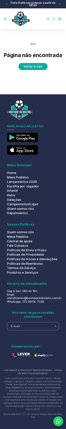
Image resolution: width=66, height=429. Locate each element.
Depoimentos (17, 213)
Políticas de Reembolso (25, 263)
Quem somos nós (20, 208)
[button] (8, 19)
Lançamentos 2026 (22, 182)
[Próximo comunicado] (59, 4)
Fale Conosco (17, 245)
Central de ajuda (19, 241)
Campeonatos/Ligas (22, 204)
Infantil (12, 190)
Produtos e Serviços (22, 272)
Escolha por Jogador (23, 186)
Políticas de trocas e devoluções (32, 259)
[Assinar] (55, 326)
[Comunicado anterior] (6, 4)
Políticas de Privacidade (25, 254)
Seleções (14, 200)
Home (11, 173)
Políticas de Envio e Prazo (27, 250)
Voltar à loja (33, 66)
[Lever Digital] (21, 355)
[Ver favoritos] (53, 19)
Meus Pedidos (18, 177)
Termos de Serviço (21, 268)
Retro (11, 195)
